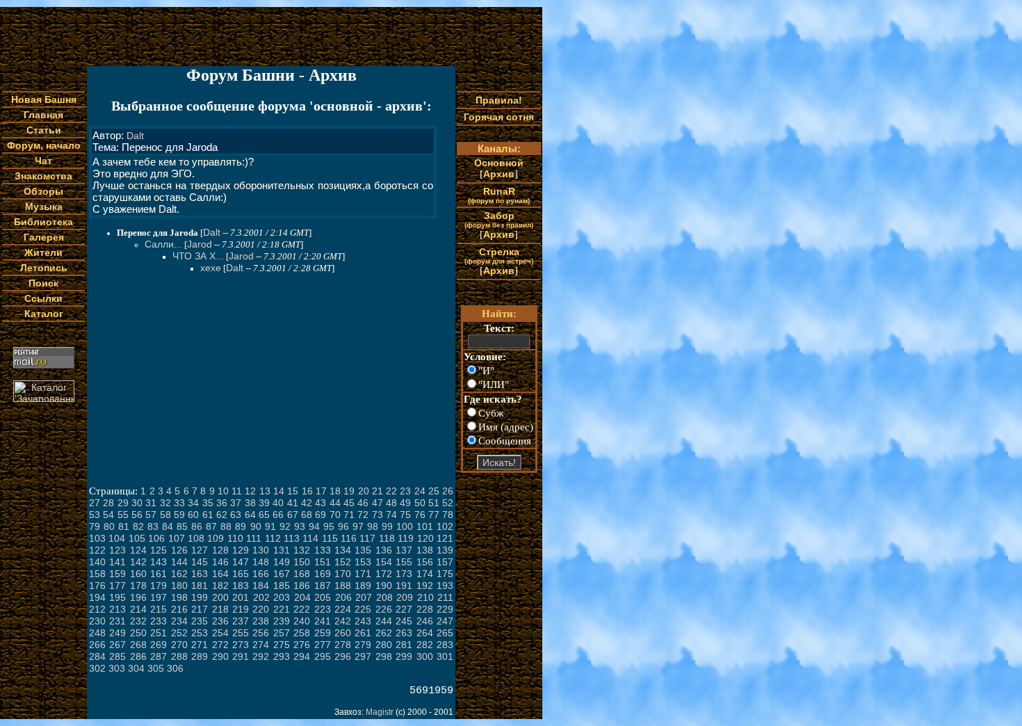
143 (158, 561)
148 (260, 561)
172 (383, 573)
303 (116, 668)
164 (220, 573)
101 (424, 526)
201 (240, 597)
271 (199, 644)
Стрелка (498, 255)
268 (138, 644)
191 (404, 585)
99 (387, 526)
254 (220, 632)
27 (94, 502)
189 (363, 585)
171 (363, 573)
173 (404, 573)
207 (363, 597)
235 (199, 621)
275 (281, 644)
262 (383, 632)
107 (176, 538)
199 (199, 597)
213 (117, 609)
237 (240, 621)
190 (383, 585)
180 (179, 585)
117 (367, 538)
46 (362, 502)
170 (342, 573)
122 (97, 550)
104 (116, 538)
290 (220, 656)
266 (97, 644)
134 (342, 550)
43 (320, 502)
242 (342, 621)
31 (150, 502)
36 (221, 502)
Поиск (43, 283)
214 (138, 609)
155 (404, 561)
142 (138, 561)
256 (260, 632)
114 (310, 538)
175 (445, 573)
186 (301, 585)
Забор (498, 219)
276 (301, 644)
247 (445, 621)
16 (307, 491)
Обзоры (43, 191)
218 (220, 609)
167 (281, 573)
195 (117, 597)
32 (165, 502)
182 (220, 585)
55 (123, 514)
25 (433, 491)
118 (387, 538)
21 (377, 491)
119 (406, 538)
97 (358, 526)
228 (424, 609)
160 (138, 573)
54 (108, 514)
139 (445, 550)
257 (281, 632)
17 (321, 491)
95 (328, 526)
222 (301, 609)
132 (301, 550)
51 (433, 502)
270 (179, 644)
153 (363, 561)
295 (322, 656)
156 (424, 561)
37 (235, 502)
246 (424, 621)
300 (424, 656)
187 (322, 585)
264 (424, 632)
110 (235, 538)
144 (179, 561)
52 (447, 502)
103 (97, 538)
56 (137, 514)
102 (445, 526)
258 (301, 632)
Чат (43, 160)
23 (405, 491)
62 (221, 514)
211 (445, 597)
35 (207, 502)
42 (306, 502)
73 (377, 514)
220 (260, 609)
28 (108, 502)
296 (342, 656)
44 (335, 502)
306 (175, 668)
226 (383, 609)
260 (342, 632)
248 (97, 632)
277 (322, 644)
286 (138, 656)
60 (193, 514)
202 (261, 597)
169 (322, 573)
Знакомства (43, 176)
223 (322, 609)
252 (179, 632)
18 (335, 491)
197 (158, 597)
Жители (43, 252)
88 (226, 526)
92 (285, 526)
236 (220, 621)
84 (167, 526)
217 (199, 609)
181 (199, 585)
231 (117, 621)
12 (250, 491)
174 (424, 573)
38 (250, 502)
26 (447, 491)
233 (158, 621)
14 (278, 491)
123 (117, 550)
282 (424, 644)
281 (404, 644)
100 (404, 526)
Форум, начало (44, 145)
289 (199, 656)
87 (211, 526)
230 (97, 621)
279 (363, 644)
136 (383, 550)
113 (292, 538)
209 (404, 597)
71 (349, 514)
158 (97, 573)
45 (349, 502)
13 (264, 491)
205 (322, 597)
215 (158, 609)
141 (117, 561)
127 (199, 550)
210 (425, 597)
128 (220, 550)
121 (445, 538)
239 (281, 621)
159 (117, 573)
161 (158, 573)
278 (342, 644)
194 (97, 597)
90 (255, 526)
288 (179, 656)
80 (109, 526)
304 (136, 668)
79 (94, 526)
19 (349, 491)
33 (179, 502)
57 (150, 514)
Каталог (43, 313)
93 (299, 526)
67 (292, 514)
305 (155, 668)
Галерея (44, 237)
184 (260, 585)
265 (445, 632)
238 (260, 621)
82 (138, 526)
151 (322, 561)
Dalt (135, 135)
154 (383, 561)
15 (292, 491)
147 (240, 561)
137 (404, 550)
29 (123, 502)
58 (165, 514)
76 (419, 514)
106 (156, 538)
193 (445, 585)
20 (363, 491)
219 (240, 609)
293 (281, 656)
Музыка (44, 206)
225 (363, 609)
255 (240, 632)
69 (320, 514)
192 (424, 585)
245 (404, 621)
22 (391, 491)
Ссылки (43, 298)
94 (314, 526)
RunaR (499, 195)
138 (424, 550)
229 (445, 609)
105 (137, 538)
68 (306, 514)
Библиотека (43, 221)
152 (342, 561)
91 (270, 526)
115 (330, 538)
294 (301, 656)
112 (273, 538)
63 (235, 514)
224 (342, 609)
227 (404, 609)
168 (301, 573)
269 (158, 644)
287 (158, 656)
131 (281, 550)
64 (250, 514)
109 (215, 538)
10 (223, 491)
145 (199, 561)
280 (383, 644)
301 (445, 656)
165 (240, 573)
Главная (43, 114)
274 (260, 644)
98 (372, 526)
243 (363, 621)
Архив (498, 173)
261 (363, 632)
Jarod (199, 244)
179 (158, 585)
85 (182, 526)
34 (193, 502)
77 (433, 514)
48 (391, 502)
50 (419, 502)
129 (240, 550)
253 (199, 632)
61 (207, 514)
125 (158, 550)
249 (117, 632)
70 (335, 514)
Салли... (163, 244)
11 (237, 491)
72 (362, 514)
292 (260, 656)
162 (179, 573)
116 (349, 538)
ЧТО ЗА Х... (198, 255)
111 (253, 538)
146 (220, 561)
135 (363, 550)
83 (153, 526)
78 (447, 514)
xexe (210, 267)
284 (97, 656)
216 (179, 609)
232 (138, 621)
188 (342, 585)
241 (322, 621)
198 (179, 597)
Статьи (43, 130)
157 (445, 561)
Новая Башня (43, 99)
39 (264, 502)
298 (383, 656)
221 (281, 609)
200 (220, 597)
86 (196, 526)
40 (278, 502)
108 (196, 538)
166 (260, 573)
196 (138, 597)
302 (97, 668)
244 (383, 621)
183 (240, 585)
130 (260, 550)
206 (343, 597)
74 (391, 514)
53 (94, 514)
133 (322, 550)
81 (123, 526)
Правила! (499, 100)
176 (97, 585)
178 (138, 585)
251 (158, 632)
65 (264, 514)
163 (199, 573)
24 (419, 491)
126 (179, 550)
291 (240, 656)
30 (137, 502)
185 (281, 585)
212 (97, 609)
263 (404, 632)
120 (425, 538)
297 (363, 656)
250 (138, 632)
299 (404, 656)
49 (405, 502)
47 (377, 502)
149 (281, 561)
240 (301, 621)
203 (281, 597)
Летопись (43, 267)
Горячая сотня (499, 116)
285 (117, 656)
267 (117, 644)
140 (97, 561)
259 (322, 632)
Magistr (380, 712)
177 (117, 585)
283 (445, 644)
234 (179, 621)
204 (302, 597)
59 (179, 514)
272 (220, 644)
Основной (499, 162)
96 (343, 526)
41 (292, 502)
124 (138, 550)
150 (301, 561)
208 (384, 597)
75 (405, 514)
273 (240, 644)
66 (278, 514)
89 (240, 526)
